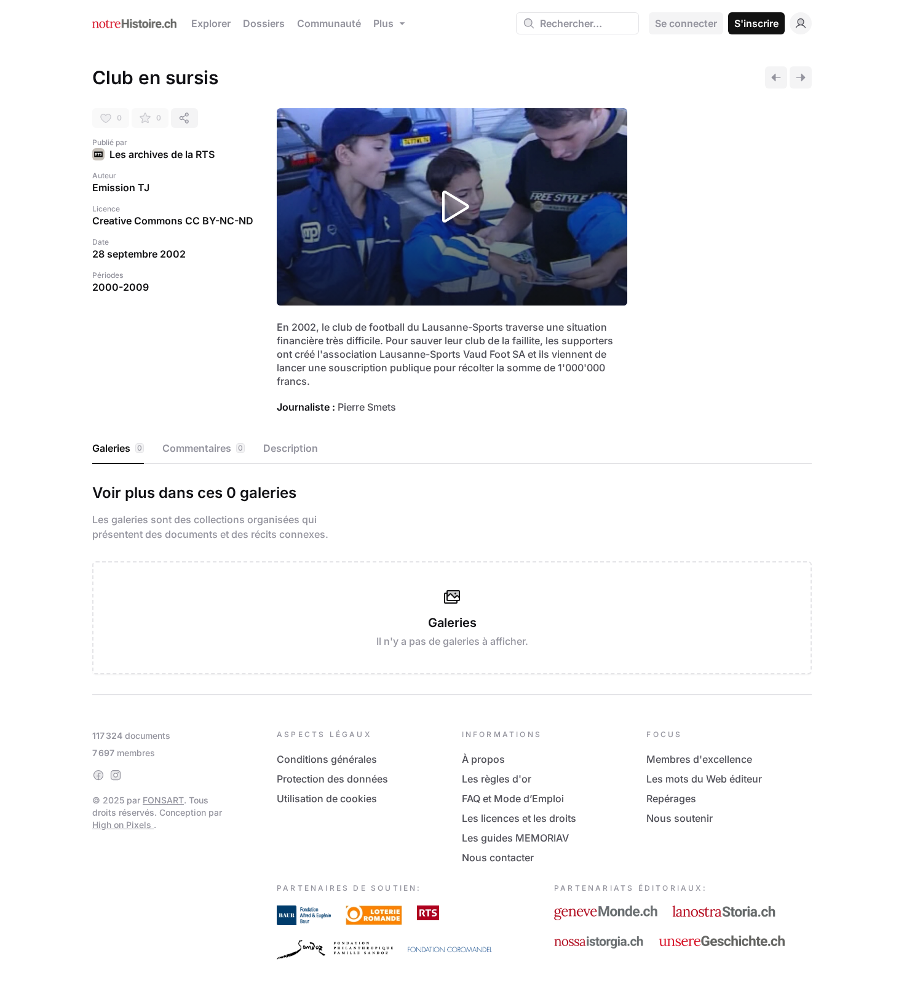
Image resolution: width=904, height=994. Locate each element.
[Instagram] (115, 775)
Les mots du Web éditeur (704, 779)
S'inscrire (756, 23)
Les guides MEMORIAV (515, 838)
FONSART (163, 800)
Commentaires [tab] (202, 448)
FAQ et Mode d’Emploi (513, 798)
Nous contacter (498, 857)
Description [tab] (290, 448)
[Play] (452, 207)
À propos (483, 759)
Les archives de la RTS (162, 154)
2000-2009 (120, 287)
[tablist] (452, 448)
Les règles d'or (496, 779)
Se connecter (686, 23)
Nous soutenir (679, 818)
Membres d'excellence (699, 759)
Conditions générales (327, 759)
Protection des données (332, 779)
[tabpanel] (452, 576)
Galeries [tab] (117, 448)
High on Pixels (123, 824)
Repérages (671, 798)
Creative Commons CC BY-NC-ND (172, 221)
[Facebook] (98, 775)
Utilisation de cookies (327, 798)
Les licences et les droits (519, 818)
